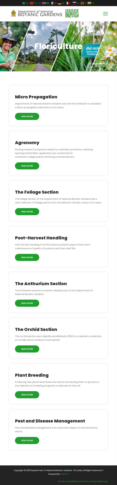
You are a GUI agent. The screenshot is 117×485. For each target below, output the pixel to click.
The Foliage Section (37, 192)
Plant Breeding (32, 375)
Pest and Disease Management (50, 421)
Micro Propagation (36, 97)
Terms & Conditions (68, 481)
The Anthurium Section (41, 284)
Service (103, 63)
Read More (27, 116)
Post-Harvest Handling (41, 238)
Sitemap (103, 481)
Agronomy (27, 143)
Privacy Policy (88, 481)
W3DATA (64, 474)
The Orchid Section (36, 329)
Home (91, 63)
